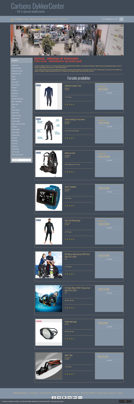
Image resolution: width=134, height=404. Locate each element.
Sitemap (120, 393)
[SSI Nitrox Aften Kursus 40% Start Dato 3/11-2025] (48, 266)
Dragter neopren (16, 118)
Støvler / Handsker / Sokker (18, 124)
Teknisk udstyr (15, 149)
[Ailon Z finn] (48, 367)
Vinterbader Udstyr (16, 73)
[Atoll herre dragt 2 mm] (48, 97)
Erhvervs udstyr (16, 152)
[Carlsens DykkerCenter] (67, 8)
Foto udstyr (14, 143)
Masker (13, 76)
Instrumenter (15, 93)
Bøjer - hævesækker (17, 101)
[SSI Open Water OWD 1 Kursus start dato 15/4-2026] (48, 299)
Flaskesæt (14, 138)
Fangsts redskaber (16, 115)
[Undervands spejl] (48, 333)
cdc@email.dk (75, 393)
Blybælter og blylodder (17, 99)
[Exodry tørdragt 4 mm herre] (48, 131)
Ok (125, 401)
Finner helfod (15, 82)
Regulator (14, 87)
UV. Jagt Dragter (16, 121)
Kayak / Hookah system (17, 154)
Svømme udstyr (16, 135)
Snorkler (14, 79)
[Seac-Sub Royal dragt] (48, 232)
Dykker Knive (15, 104)
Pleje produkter (15, 129)
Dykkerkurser (15, 65)
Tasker (13, 107)
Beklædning (15, 140)
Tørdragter (14, 126)
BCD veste (14, 96)
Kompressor (15, 146)
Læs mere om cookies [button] (57, 401)
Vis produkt (109, 93)
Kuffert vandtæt (15, 110)
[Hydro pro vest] (48, 164)
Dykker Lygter (15, 112)
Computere (14, 90)
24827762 (62, 393)
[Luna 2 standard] (48, 198)
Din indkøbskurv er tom (110, 19)
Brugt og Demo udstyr (17, 71)
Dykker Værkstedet (16, 68)
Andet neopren (15, 132)
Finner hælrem (15, 85)
